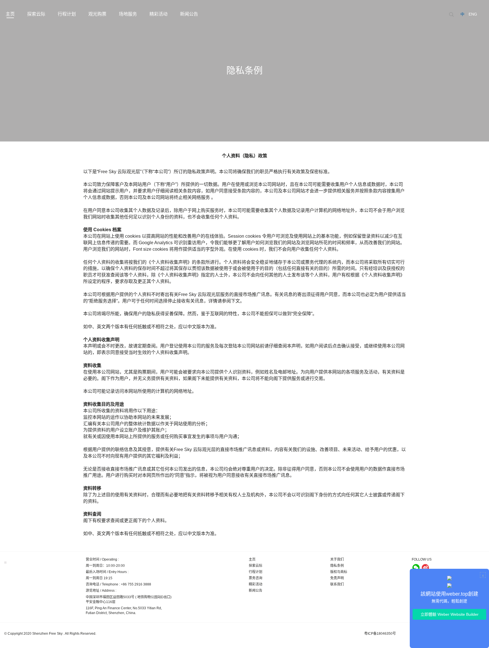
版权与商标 (338, 572)
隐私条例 (337, 566)
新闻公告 (189, 14)
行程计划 (67, 14)
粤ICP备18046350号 (380, 634)
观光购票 (97, 14)
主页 (10, 14)
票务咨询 (255, 578)
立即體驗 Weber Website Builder (450, 614)
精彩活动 (158, 14)
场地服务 (128, 14)
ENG (473, 14)
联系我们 (337, 584)
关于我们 (337, 559)
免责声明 (337, 578)
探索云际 (36, 14)
